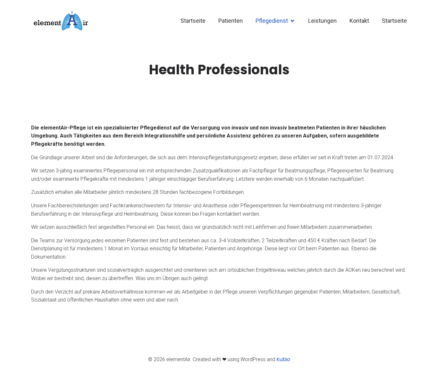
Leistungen (322, 20)
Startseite (193, 20)
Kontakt (359, 20)
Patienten (230, 20)
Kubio (283, 359)
